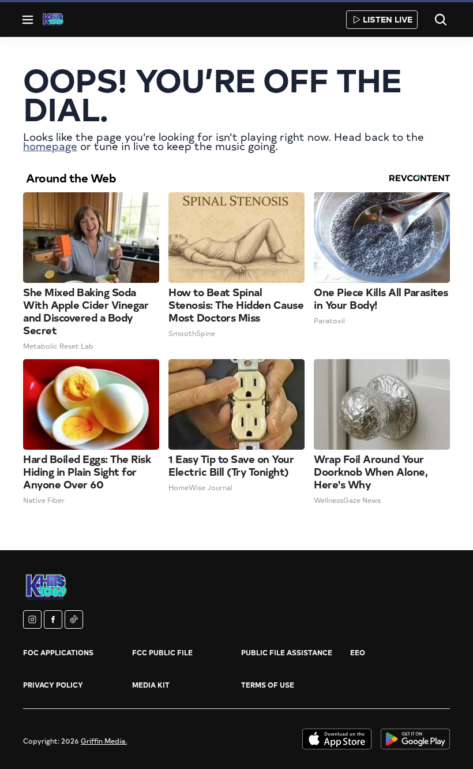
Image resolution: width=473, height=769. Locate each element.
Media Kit (151, 685)
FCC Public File (162, 652)
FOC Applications (58, 652)
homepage (50, 146)
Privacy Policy (53, 685)
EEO (357, 652)
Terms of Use (267, 685)
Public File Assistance (286, 652)
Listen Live (387, 19)
